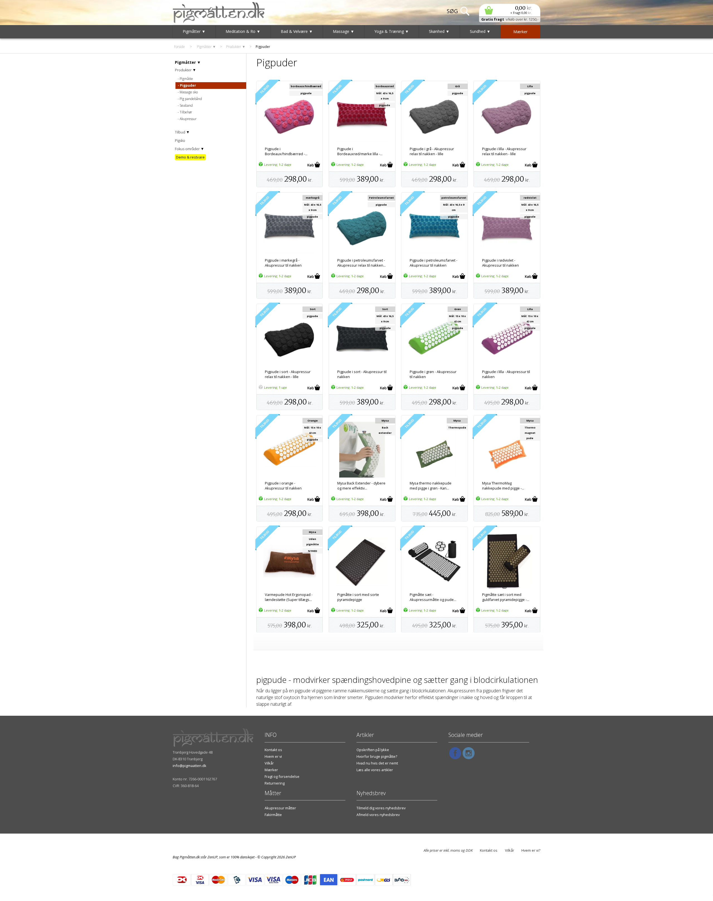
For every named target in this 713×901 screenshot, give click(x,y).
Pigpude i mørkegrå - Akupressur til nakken (283, 263)
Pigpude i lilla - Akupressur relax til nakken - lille (504, 151)
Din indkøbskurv (509, 10)
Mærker (271, 769)
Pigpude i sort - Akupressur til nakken (362, 374)
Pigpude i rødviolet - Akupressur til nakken (500, 263)
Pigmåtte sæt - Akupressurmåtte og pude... (433, 597)
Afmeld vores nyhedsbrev (378, 814)
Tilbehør (186, 112)
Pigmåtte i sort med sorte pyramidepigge (358, 597)
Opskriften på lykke (372, 749)
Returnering (275, 783)
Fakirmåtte (273, 814)
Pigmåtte (186, 78)
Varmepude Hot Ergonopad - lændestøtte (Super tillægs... (288, 597)
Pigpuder (188, 85)
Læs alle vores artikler (374, 769)
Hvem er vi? (530, 850)
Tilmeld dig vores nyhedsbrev (381, 807)
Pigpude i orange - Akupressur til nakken (283, 486)
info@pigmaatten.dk (189, 765)
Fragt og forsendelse (282, 776)
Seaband (186, 105)
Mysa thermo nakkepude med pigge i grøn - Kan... (430, 486)
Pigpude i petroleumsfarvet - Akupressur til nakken (433, 263)
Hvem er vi (273, 756)
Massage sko (189, 92)
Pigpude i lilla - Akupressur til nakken (506, 374)
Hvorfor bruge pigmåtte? (376, 756)
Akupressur (188, 118)
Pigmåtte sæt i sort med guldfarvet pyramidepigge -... (505, 597)
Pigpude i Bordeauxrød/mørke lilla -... (359, 151)
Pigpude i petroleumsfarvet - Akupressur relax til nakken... (361, 263)
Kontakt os (273, 749)
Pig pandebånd (191, 98)
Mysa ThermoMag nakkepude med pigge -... (503, 486)
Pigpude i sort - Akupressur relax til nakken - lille (288, 374)
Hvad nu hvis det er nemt (377, 763)
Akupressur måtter (280, 807)
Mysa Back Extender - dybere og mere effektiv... (361, 486)
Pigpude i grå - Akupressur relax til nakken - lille (432, 151)
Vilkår (269, 763)
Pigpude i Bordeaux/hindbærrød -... (286, 151)
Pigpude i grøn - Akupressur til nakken (433, 374)
